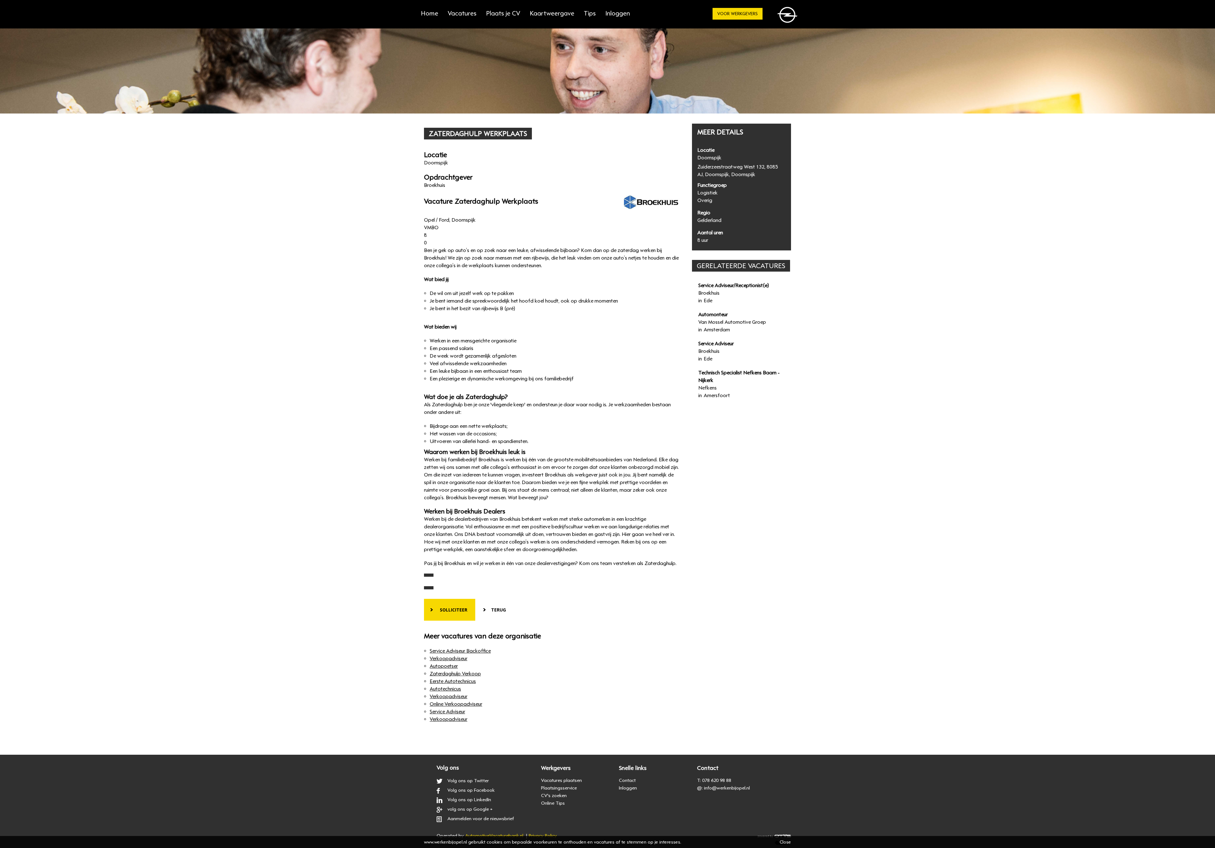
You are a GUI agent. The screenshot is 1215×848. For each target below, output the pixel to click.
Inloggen (628, 788)
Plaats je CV (503, 13)
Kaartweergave (552, 13)
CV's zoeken (554, 795)
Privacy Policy (543, 836)
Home (429, 13)
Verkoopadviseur (448, 658)
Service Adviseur (447, 712)
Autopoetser (444, 666)
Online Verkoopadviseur (456, 704)
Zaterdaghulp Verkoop (455, 674)
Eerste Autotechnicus (453, 681)
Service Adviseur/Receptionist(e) (733, 285)
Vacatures (462, 13)
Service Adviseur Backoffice (460, 651)
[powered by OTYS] (774, 836)
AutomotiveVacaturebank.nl (494, 836)
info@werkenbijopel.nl (727, 788)
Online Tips (553, 803)
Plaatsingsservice (559, 788)
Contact (627, 780)
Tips (590, 13)
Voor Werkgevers (737, 13)
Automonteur (713, 314)
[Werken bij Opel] (789, 16)
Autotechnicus (445, 689)
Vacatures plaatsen (561, 780)
